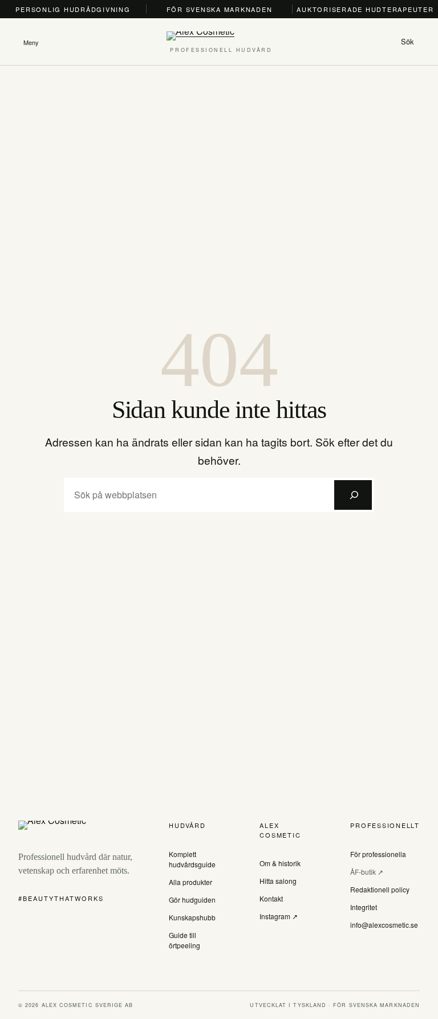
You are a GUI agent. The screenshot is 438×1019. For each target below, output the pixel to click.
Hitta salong (278, 881)
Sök (407, 41)
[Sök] (353, 495)
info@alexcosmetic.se (384, 924)
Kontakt (271, 898)
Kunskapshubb (192, 917)
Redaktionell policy (379, 889)
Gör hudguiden (192, 899)
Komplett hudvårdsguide (192, 859)
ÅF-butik (364, 871)
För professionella (378, 854)
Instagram (275, 916)
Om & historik (280, 863)
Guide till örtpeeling (184, 940)
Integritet (363, 907)
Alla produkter (190, 882)
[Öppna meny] (30, 41)
